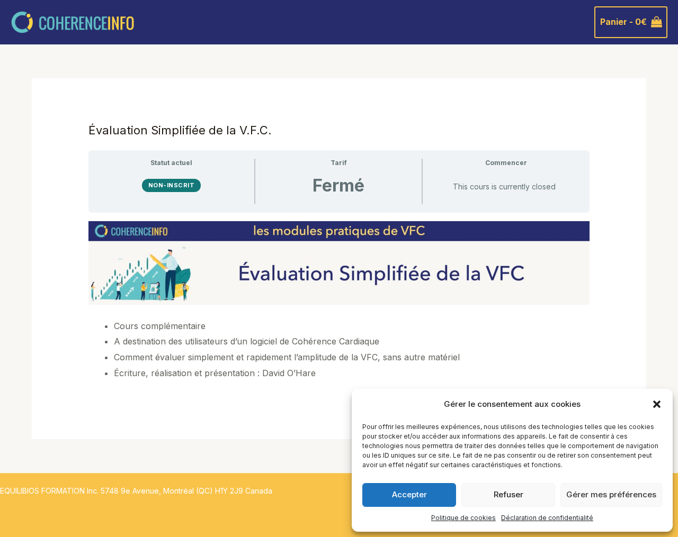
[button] (657, 404)
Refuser (508, 494)
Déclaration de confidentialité (547, 518)
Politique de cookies (463, 518)
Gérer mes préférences (611, 494)
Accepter (409, 494)
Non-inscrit (171, 185)
